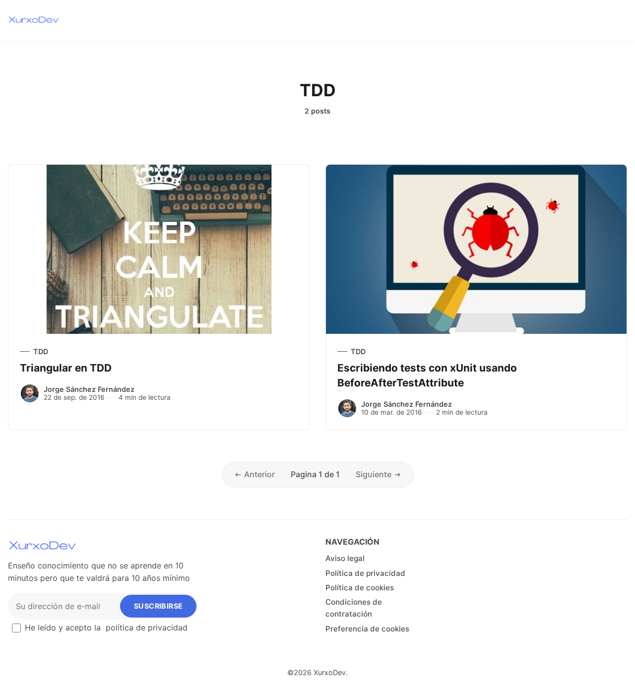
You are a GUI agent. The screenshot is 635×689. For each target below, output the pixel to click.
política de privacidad (147, 627)
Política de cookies (359, 587)
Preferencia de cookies (367, 628)
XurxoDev (330, 672)
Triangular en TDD (66, 368)
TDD (40, 351)
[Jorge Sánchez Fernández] (30, 393)
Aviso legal (345, 558)
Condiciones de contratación (353, 608)
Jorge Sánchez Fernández (89, 389)
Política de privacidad (365, 573)
